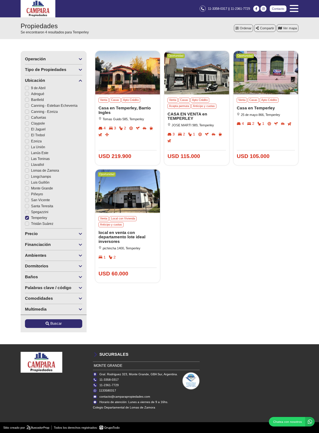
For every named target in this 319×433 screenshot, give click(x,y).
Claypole (38, 123)
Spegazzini (39, 212)
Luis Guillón (40, 182)
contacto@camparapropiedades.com (124, 396)
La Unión (38, 147)
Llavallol (37, 164)
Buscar (56, 323)
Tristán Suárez (42, 224)
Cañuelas (38, 117)
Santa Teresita (42, 206)
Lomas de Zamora (45, 170)
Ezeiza (36, 141)
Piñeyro (37, 194)
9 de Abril (38, 88)
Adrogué (37, 94)
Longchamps (41, 176)
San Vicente (40, 200)
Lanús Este (39, 153)
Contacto (278, 8)
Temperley (39, 218)
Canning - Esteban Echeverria (54, 105)
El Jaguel (38, 129)
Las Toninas (40, 159)
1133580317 (107, 390)
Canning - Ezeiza (44, 112)
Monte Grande (42, 188)
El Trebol (38, 135)
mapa (293, 28)
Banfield (37, 100)
